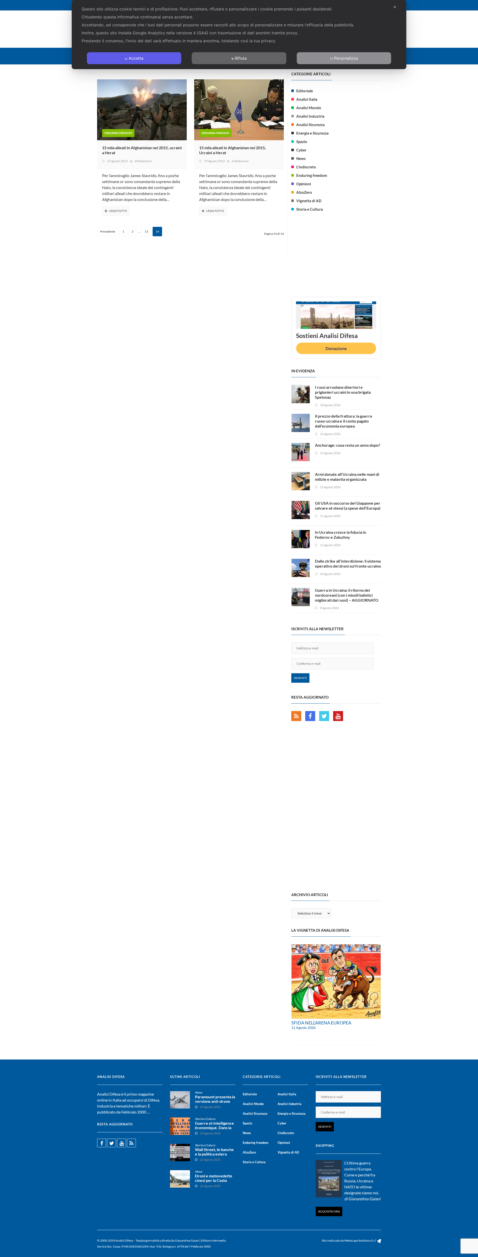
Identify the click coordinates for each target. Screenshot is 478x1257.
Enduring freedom (118, 133)
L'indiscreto (306, 167)
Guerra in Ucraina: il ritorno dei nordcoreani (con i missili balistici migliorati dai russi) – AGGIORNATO (346, 595)
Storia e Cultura (309, 209)
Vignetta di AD (308, 200)
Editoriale (304, 91)
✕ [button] (394, 6)
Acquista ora (329, 1211)
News (301, 158)
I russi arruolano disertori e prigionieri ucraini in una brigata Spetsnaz (343, 392)
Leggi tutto (118, 210)
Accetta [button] (136, 58)
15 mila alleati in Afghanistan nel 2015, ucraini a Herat (142, 150)
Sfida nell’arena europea (321, 1022)
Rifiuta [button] (241, 58)
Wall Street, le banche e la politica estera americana (214, 1154)
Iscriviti (300, 678)
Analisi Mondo (308, 107)
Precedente (107, 231)
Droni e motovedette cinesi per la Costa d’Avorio (213, 1180)
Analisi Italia (306, 99)
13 (146, 231)
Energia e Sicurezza (312, 133)
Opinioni (303, 184)
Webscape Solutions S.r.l (360, 1240)
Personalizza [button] (346, 58)
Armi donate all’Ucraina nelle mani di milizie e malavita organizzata (347, 477)
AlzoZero (304, 192)
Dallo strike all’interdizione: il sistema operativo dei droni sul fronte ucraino (348, 563)
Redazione (144, 161)
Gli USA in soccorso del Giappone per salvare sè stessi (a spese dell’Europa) (347, 505)
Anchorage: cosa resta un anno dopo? (347, 445)
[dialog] (239, 34)
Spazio (301, 141)
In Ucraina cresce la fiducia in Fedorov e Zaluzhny (340, 534)
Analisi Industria (310, 116)
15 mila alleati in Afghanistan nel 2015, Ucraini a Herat (232, 150)
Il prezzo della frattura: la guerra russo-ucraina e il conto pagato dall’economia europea (343, 421)
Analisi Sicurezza (310, 124)
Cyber (301, 150)
